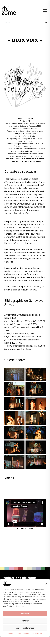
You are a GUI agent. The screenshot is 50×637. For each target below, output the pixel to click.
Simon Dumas (17, 123)
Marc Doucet (28, 141)
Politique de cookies (14, 633)
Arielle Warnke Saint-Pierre (28, 151)
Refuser (25, 620)
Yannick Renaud (29, 146)
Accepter (25, 613)
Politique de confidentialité (32, 633)
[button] (46, 583)
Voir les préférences (25, 628)
